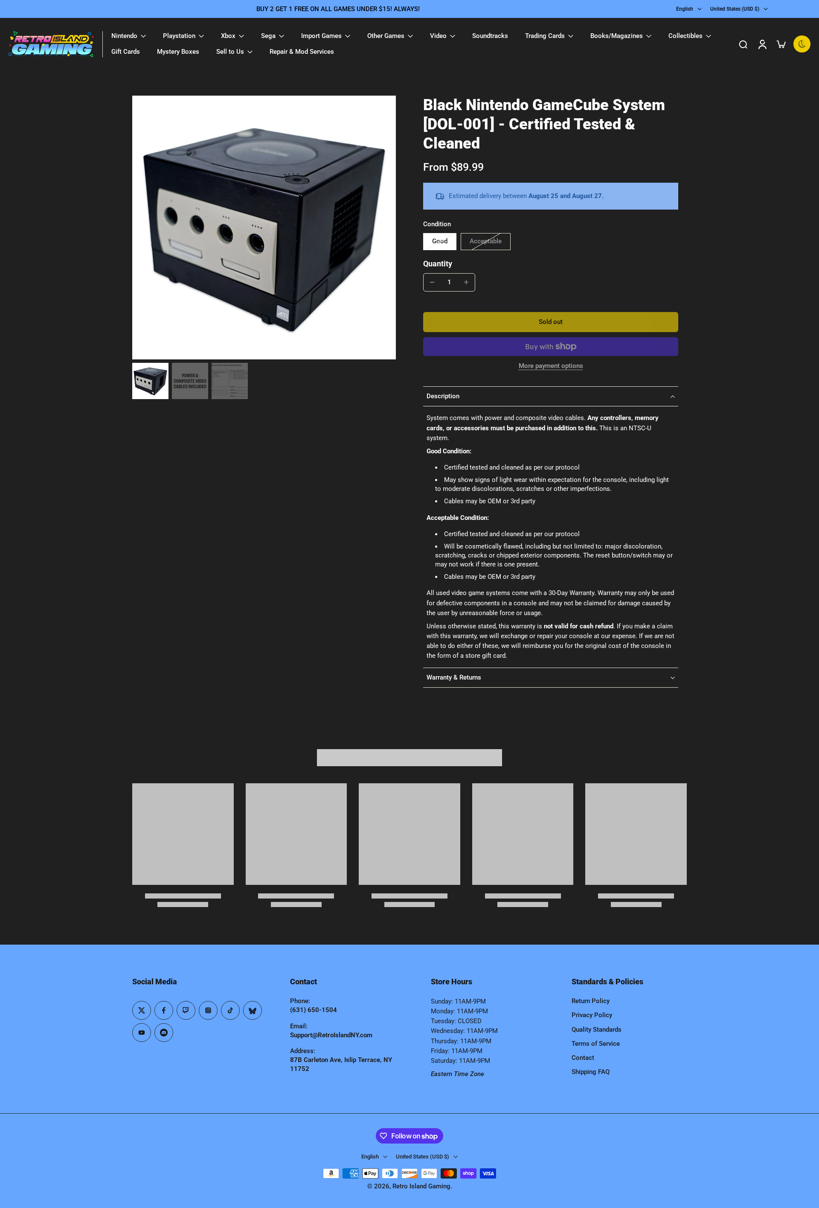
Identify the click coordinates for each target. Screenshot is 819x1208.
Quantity (437, 264)
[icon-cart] (780, 44)
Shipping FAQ (591, 1072)
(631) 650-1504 (313, 1010)
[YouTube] (141, 1032)
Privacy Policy (592, 1015)
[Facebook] (163, 1010)
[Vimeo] (163, 1032)
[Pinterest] (186, 1010)
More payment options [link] (551, 366)
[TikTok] (230, 1010)
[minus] (432, 282)
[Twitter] (141, 1010)
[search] (743, 44)
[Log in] (761, 44)
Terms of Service (596, 1044)
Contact (583, 1058)
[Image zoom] (264, 227)
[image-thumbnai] (150, 381)
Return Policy (591, 1001)
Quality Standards (597, 1029)
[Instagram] (208, 1010)
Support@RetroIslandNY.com (331, 1035)
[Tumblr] (252, 1010)
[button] (550, 322)
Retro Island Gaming (421, 1186)
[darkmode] (801, 44)
